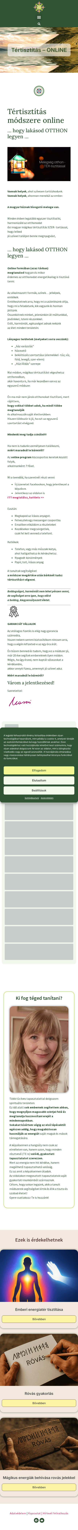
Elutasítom (39, 780)
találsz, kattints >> (31, 497)
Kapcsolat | (35, 1513)
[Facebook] (36, 1520)
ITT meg (13, 497)
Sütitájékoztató (32, 798)
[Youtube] (42, 1520)
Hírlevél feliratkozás (55, 1513)
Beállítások (39, 790)
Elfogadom (39, 770)
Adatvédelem (47, 798)
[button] (39, 17)
